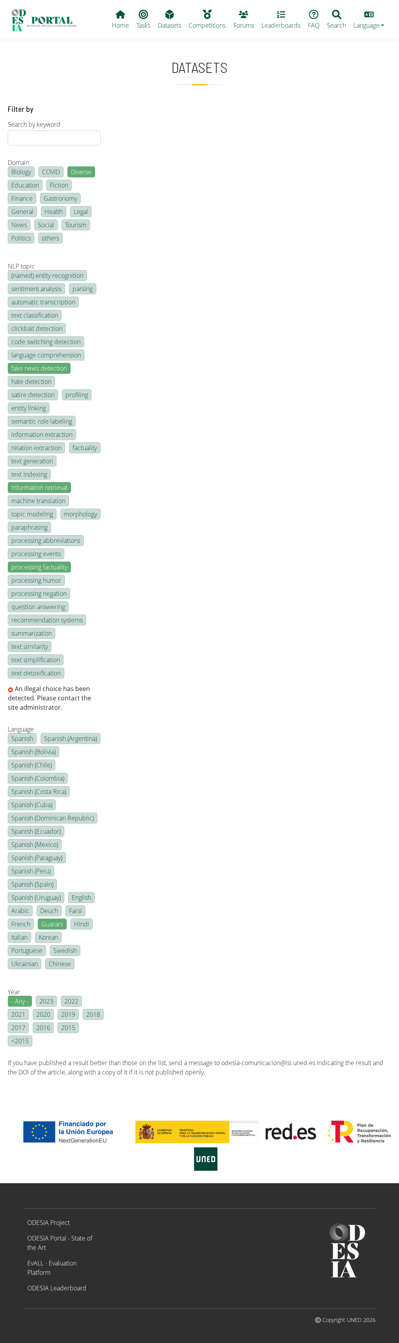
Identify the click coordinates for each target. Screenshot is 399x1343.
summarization (31, 633)
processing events (36, 554)
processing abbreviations (45, 540)
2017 (18, 1027)
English (81, 897)
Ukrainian (24, 964)
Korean (48, 937)
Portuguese (26, 950)
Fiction (59, 185)
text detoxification (36, 673)
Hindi (81, 924)
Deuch (49, 911)
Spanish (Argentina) (70, 738)
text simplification (35, 660)
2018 (93, 1014)
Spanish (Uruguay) (36, 897)
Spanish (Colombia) (37, 778)
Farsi (75, 911)
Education (25, 185)
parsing (82, 289)
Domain (18, 162)
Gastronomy (60, 198)
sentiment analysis (36, 289)
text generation (32, 461)
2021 (18, 1014)
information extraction (41, 434)
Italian (19, 937)
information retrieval (39, 487)
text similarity (29, 646)
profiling (76, 395)
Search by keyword (34, 124)
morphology (80, 514)
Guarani (52, 924)
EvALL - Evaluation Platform (52, 1268)
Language (21, 729)
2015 (68, 1027)
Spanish (22, 738)
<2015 (20, 1041)
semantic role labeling (41, 421)
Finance (22, 198)
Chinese (60, 964)
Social (46, 225)
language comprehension (46, 355)
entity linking (28, 408)
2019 (68, 1014)
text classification (34, 315)
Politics (21, 238)
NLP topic (21, 266)
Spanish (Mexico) (34, 844)
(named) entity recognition (47, 275)
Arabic (20, 911)
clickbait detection (36, 328)
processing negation (39, 593)
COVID (51, 172)
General (22, 211)
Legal (81, 211)
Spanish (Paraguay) (36, 858)
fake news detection (39, 368)
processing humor (36, 580)
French (20, 924)
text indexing (29, 474)
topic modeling (32, 514)
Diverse (81, 172)
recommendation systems (47, 620)
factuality (84, 448)
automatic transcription (43, 302)
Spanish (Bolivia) (33, 751)
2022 (71, 1001)
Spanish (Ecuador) (36, 831)
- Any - (19, 1001)
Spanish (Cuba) (31, 804)
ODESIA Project (48, 1222)
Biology (21, 172)
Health (53, 211)
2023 (46, 1001)
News (19, 225)
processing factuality (39, 567)
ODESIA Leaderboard (57, 1288)
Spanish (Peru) (31, 871)
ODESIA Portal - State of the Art (59, 1243)
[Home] (47, 20)
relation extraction (36, 448)
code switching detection (46, 342)
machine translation (38, 501)
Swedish (65, 950)
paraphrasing (29, 527)
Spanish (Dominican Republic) (52, 818)
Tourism (76, 225)
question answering (38, 607)
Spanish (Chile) (31, 765)
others (50, 238)
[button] (369, 20)
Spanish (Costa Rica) (38, 791)
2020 (43, 1014)
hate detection (31, 381)
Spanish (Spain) (32, 884)
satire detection (33, 395)
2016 (43, 1027)
